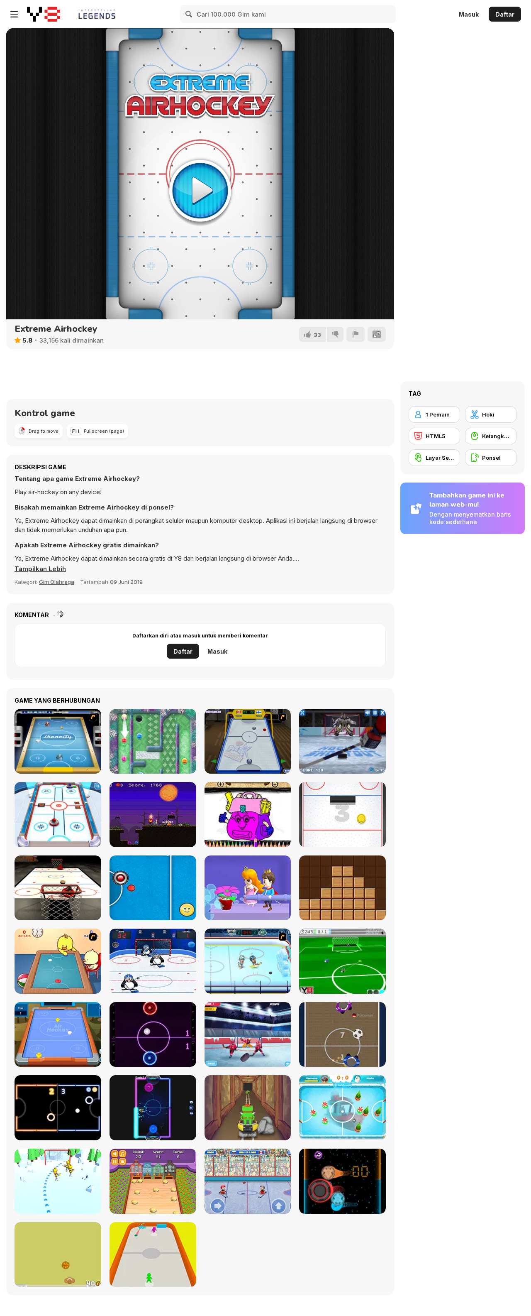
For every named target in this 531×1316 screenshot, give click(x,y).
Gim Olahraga (56, 581)
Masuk (469, 14)
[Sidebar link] (14, 14)
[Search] (189, 14)
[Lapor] (355, 334)
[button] (40, 568)
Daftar (504, 14)
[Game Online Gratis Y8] (44, 14)
